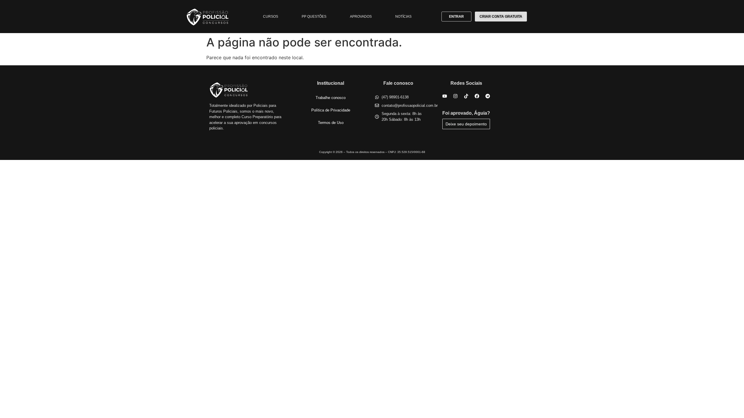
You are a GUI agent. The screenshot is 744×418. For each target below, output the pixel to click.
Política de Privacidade (330, 110)
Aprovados (361, 17)
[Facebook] (477, 96)
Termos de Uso (331, 122)
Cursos (270, 17)
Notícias (403, 17)
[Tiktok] (466, 96)
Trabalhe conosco (331, 98)
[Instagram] (455, 96)
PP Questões (314, 17)
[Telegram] (487, 96)
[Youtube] (444, 96)
